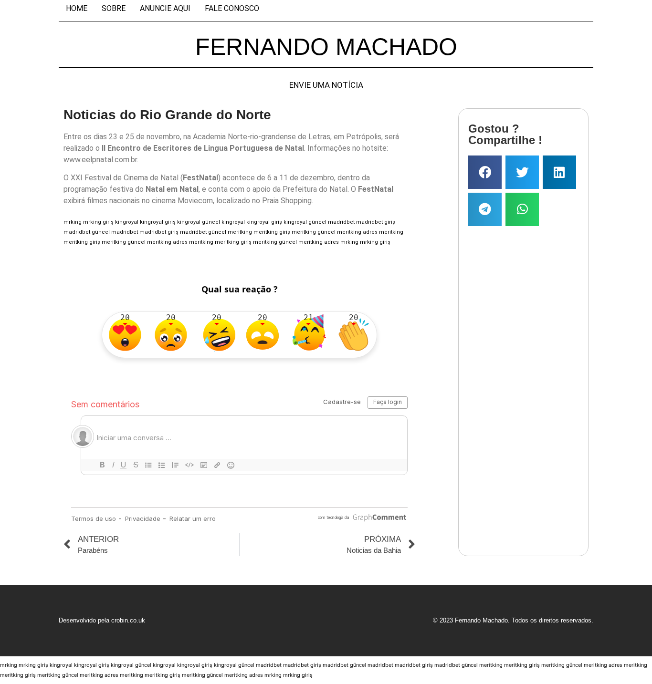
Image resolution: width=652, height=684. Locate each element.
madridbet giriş (375, 222)
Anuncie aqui (165, 8)
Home (76, 8)
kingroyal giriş (158, 222)
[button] (485, 172)
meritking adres (357, 232)
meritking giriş (271, 232)
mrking (72, 222)
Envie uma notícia (326, 85)
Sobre (114, 8)
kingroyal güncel (198, 222)
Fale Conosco (232, 8)
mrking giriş (98, 222)
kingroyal (126, 222)
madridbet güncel (86, 232)
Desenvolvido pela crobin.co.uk (102, 620)
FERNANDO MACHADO (326, 46)
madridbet (341, 222)
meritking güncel (314, 232)
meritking (240, 232)
